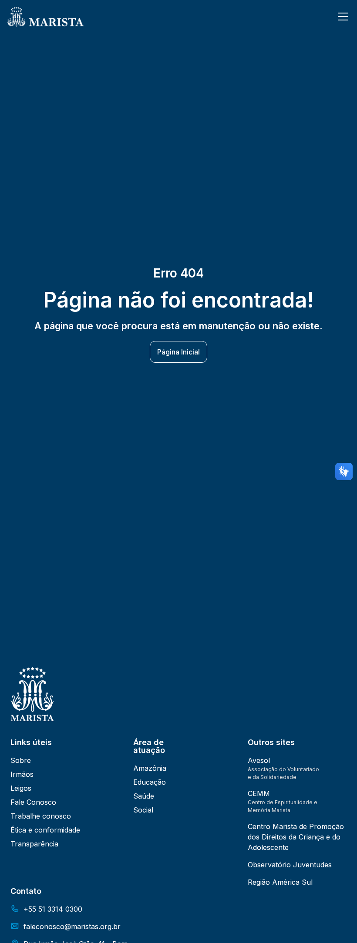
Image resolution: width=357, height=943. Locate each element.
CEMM (259, 793)
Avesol (259, 760)
